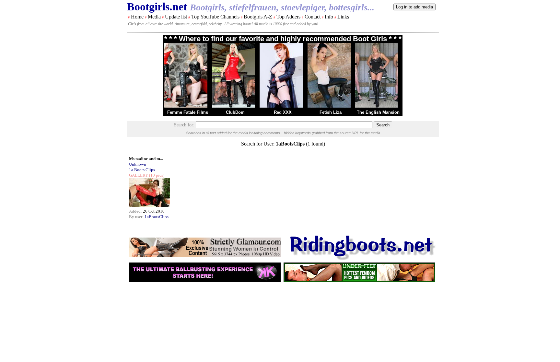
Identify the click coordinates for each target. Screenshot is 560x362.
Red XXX (283, 112)
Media (154, 16)
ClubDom (235, 112)
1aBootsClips (157, 216)
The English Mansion (378, 112)
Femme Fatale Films (187, 112)
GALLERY (138, 175)
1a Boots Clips (142, 169)
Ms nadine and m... (146, 158)
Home (137, 16)
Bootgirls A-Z (258, 16)
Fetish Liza (331, 112)
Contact (313, 16)
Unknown (137, 164)
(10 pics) (156, 175)
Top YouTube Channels (215, 16)
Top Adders (288, 16)
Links (343, 16)
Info (329, 16)
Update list (176, 16)
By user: (137, 216)
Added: (136, 211)
